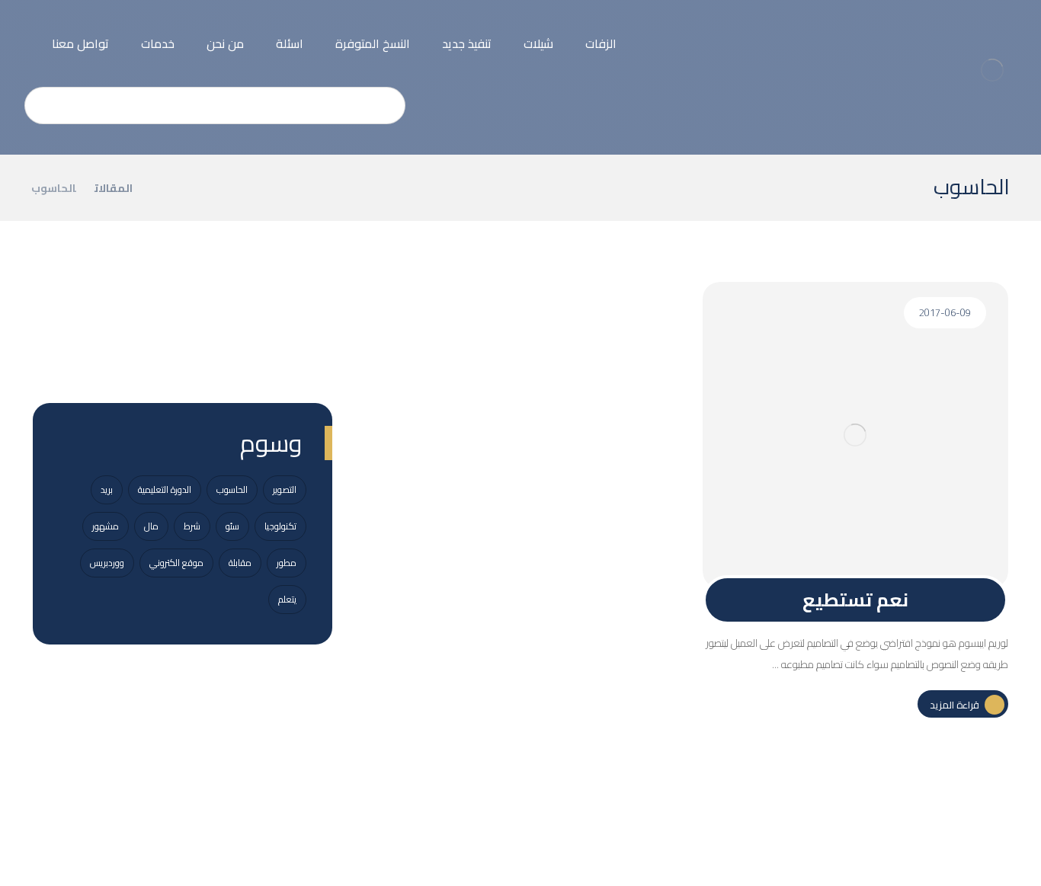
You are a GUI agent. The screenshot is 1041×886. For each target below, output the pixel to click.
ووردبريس (107, 562)
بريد (107, 489)
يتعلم (287, 599)
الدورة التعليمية (164, 489)
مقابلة (240, 562)
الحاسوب (232, 489)
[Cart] (23, 30)
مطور (286, 562)
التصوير (284, 489)
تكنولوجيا (280, 526)
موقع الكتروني (176, 562)
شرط (192, 526)
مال (151, 526)
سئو (232, 526)
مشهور (105, 526)
